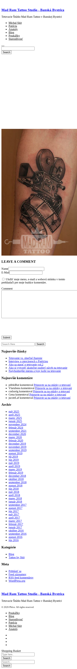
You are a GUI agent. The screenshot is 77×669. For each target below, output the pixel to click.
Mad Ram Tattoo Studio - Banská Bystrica (32, 10)
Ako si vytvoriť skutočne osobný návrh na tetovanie (38, 367)
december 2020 (17, 434)
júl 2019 (13, 456)
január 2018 (15, 501)
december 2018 (17, 475)
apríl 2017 (14, 517)
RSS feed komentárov (21, 577)
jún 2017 (14, 511)
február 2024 (16, 427)
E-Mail (5, 272)
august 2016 (15, 537)
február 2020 (16, 440)
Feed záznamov (17, 574)
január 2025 (15, 421)
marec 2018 (15, 498)
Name (4, 268)
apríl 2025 (14, 414)
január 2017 (15, 527)
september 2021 (18, 430)
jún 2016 (14, 540)
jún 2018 (14, 488)
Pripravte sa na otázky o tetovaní (52, 384)
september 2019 (18, 450)
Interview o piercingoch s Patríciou (28, 361)
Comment (7, 288)
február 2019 (16, 472)
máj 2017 (14, 514)
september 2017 (18, 504)
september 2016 (18, 533)
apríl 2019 (14, 466)
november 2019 (17, 446)
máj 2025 (14, 411)
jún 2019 (14, 459)
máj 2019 (14, 463)
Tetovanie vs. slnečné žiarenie (25, 358)
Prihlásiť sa (15, 571)
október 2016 (16, 530)
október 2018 (16, 479)
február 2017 (16, 524)
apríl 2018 (14, 495)
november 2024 (17, 424)
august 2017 (15, 508)
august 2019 (15, 453)
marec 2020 (15, 437)
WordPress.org (17, 580)
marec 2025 (15, 417)
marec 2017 (15, 520)
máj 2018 (14, 491)
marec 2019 (15, 469)
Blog (11, 554)
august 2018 (15, 485)
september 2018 (18, 482)
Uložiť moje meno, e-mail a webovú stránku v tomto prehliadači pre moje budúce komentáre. (33, 281)
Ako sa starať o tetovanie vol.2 (26, 364)
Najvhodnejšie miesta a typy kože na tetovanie (35, 370)
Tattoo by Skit (17, 557)
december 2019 (17, 443)
